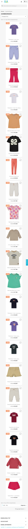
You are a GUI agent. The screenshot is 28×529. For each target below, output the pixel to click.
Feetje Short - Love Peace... (14, 495)
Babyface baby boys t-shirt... (14, 267)
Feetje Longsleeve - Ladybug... (14, 473)
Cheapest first (14, 16)
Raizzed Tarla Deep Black (14, 153)
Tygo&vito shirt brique (14, 427)
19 (6, 505)
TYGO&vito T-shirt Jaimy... (14, 336)
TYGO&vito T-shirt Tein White (14, 108)
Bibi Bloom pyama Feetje (14, 222)
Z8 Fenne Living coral (14, 176)
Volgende (24, 505)
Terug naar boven (20, 509)
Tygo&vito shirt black (14, 450)
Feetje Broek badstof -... (14, 199)
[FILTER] (27, 264)
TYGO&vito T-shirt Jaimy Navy (14, 313)
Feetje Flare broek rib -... (14, 85)
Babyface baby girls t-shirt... (14, 130)
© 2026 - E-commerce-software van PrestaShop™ (13, 527)
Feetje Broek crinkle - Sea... (14, 62)
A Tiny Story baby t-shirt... (14, 244)
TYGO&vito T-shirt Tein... (14, 39)
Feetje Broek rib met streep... (14, 404)
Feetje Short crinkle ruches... (14, 381)
